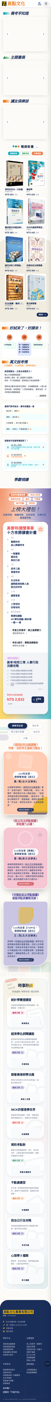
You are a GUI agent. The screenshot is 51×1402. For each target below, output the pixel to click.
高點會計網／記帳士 (34, 1349)
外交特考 (15, 580)
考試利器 (25, 1245)
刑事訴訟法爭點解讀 (26, 894)
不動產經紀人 (24, 429)
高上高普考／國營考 (34, 1344)
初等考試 (7, 345)
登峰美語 (6, 1383)
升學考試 (37, 153)
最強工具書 (25, 1099)
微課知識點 (16, 616)
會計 (27, 499)
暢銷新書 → (29, 146)
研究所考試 (37, 345)
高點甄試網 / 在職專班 (11, 1375)
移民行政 (15, 560)
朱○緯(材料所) (16, 456)
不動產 (37, 499)
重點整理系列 (18, 633)
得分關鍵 (25, 1280)
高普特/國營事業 (18, 495)
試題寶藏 (25, 1134)
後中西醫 (20, 503)
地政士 (15, 429)
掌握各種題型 (25, 1172)
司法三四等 (35, 495)
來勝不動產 (30, 1352)
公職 (25, 738)
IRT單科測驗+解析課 (21, 619)
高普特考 (13, 153)
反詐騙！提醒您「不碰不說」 (12, 1390)
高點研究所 (7, 1372)
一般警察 (15, 553)
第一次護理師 (23, 345)
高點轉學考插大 (9, 1370)
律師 (16, 411)
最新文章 (16, 1013)
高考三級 (15, 569)
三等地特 (15, 604)
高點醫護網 (30, 1357)
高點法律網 (30, 1346)
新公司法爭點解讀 (25, 820)
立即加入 (38, 700)
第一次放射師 (23, 352)
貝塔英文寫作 (8, 1355)
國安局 (14, 557)
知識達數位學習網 (10, 1352)
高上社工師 (30, 1355)
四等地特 (15, 607)
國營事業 (15, 595)
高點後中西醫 (8, 1381)
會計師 (8, 411)
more (40, 689)
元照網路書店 (31, 1370)
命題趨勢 (25, 1210)
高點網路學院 (8, 1349)
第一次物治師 (23, 349)
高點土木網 (30, 1360)
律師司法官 (16, 499)
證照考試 (25, 153)
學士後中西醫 (21, 423)
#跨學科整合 (31, 366)
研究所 (32, 503)
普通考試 (15, 572)
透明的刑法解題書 (25, 744)
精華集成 (25, 1023)
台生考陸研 (7, 1378)
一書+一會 (16, 622)
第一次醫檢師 (23, 347)
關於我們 (9, 1331)
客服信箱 (9, 1328)
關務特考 (15, 542)
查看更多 (42, 396)
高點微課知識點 (9, 1346)
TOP (47, 1364)
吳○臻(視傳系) (25, 464)
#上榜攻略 (19, 366)
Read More (24, 810)
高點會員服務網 (9, 1344)
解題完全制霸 (18, 646)
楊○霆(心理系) (25, 447)
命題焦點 (25, 1064)
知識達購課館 (31, 1372)
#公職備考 (8, 366)
